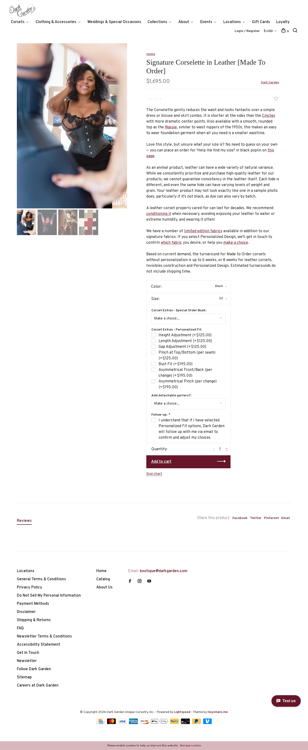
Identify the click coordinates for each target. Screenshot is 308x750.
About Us (104, 587)
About (183, 22)
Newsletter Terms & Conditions (44, 636)
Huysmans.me (218, 712)
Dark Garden (270, 83)
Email (285, 518)
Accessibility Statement (38, 644)
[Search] (295, 31)
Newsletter (27, 661)
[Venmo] (207, 723)
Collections (157, 22)
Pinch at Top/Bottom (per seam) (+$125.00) (187, 355)
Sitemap (24, 677)
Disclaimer (26, 612)
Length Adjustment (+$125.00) (185, 341)
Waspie (171, 127)
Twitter (256, 518)
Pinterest (271, 518)
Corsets (18, 22)
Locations (232, 22)
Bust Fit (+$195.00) (175, 364)
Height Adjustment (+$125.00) (185, 335)
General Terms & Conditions (41, 579)
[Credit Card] (101, 723)
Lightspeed (182, 712)
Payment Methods (33, 603)
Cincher (269, 115)
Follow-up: (160, 415)
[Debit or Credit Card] (186, 723)
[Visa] (123, 723)
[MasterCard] (112, 723)
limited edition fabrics (203, 231)
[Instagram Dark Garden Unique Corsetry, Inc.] (139, 581)
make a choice (235, 242)
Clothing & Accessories (56, 22)
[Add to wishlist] (276, 99)
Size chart (154, 474)
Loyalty (283, 22)
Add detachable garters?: (171, 396)
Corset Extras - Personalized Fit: (176, 330)
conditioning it (158, 214)
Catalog (103, 579)
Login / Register (247, 31)
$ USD (269, 31)
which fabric (171, 242)
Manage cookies (190, 746)
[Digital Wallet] (160, 723)
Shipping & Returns (34, 620)
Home (150, 54)
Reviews (24, 521)
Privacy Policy (29, 587)
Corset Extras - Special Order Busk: (178, 310)
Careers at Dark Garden (37, 685)
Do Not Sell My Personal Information (49, 595)
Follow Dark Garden (34, 669)
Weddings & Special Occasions (114, 22)
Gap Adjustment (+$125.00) (182, 346)
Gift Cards (261, 22)
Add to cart (161, 461)
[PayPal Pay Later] (197, 723)
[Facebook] (130, 581)
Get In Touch (28, 652)
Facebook (240, 518)
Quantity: (159, 449)
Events (206, 22)
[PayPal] (175, 723)
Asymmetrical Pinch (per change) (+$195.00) (188, 384)
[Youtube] (149, 581)
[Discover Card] (145, 723)
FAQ (20, 628)
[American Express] (134, 723)
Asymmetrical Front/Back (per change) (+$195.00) (185, 373)
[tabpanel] (72, 125)
